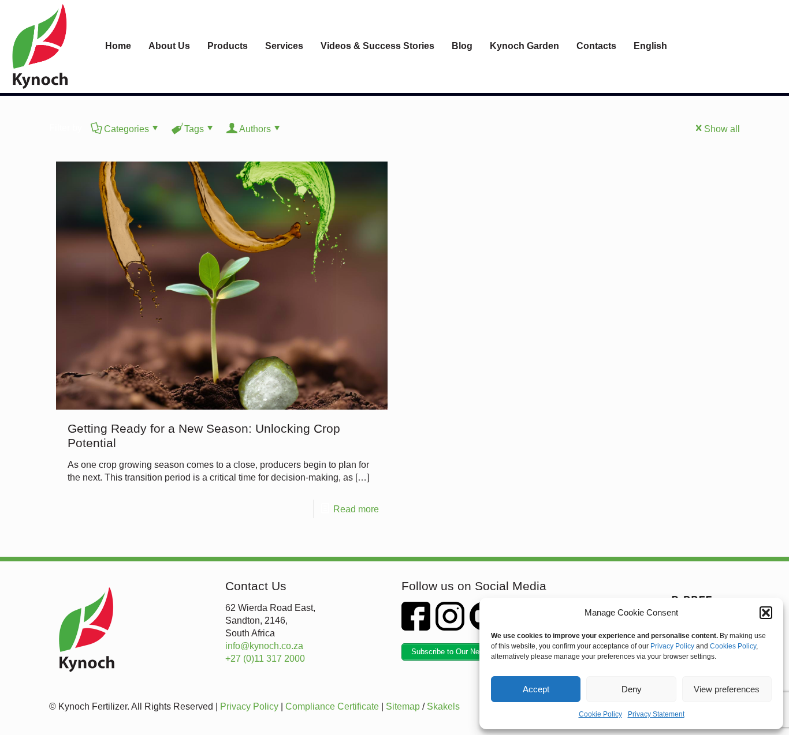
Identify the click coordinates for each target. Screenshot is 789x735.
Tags (194, 129)
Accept (536, 689)
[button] (766, 612)
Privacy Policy (672, 646)
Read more (356, 509)
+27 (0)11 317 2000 (265, 658)
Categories (126, 129)
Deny (631, 689)
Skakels (443, 706)
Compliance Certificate (332, 706)
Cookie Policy (600, 714)
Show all (722, 129)
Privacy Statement (656, 714)
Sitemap (403, 706)
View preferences (727, 689)
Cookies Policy (733, 646)
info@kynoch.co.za (264, 646)
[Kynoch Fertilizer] (40, 46)
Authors (255, 129)
